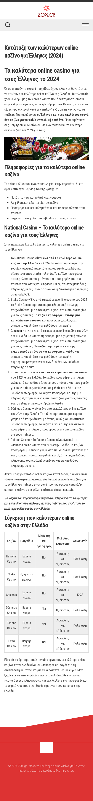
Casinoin (16, 331)
